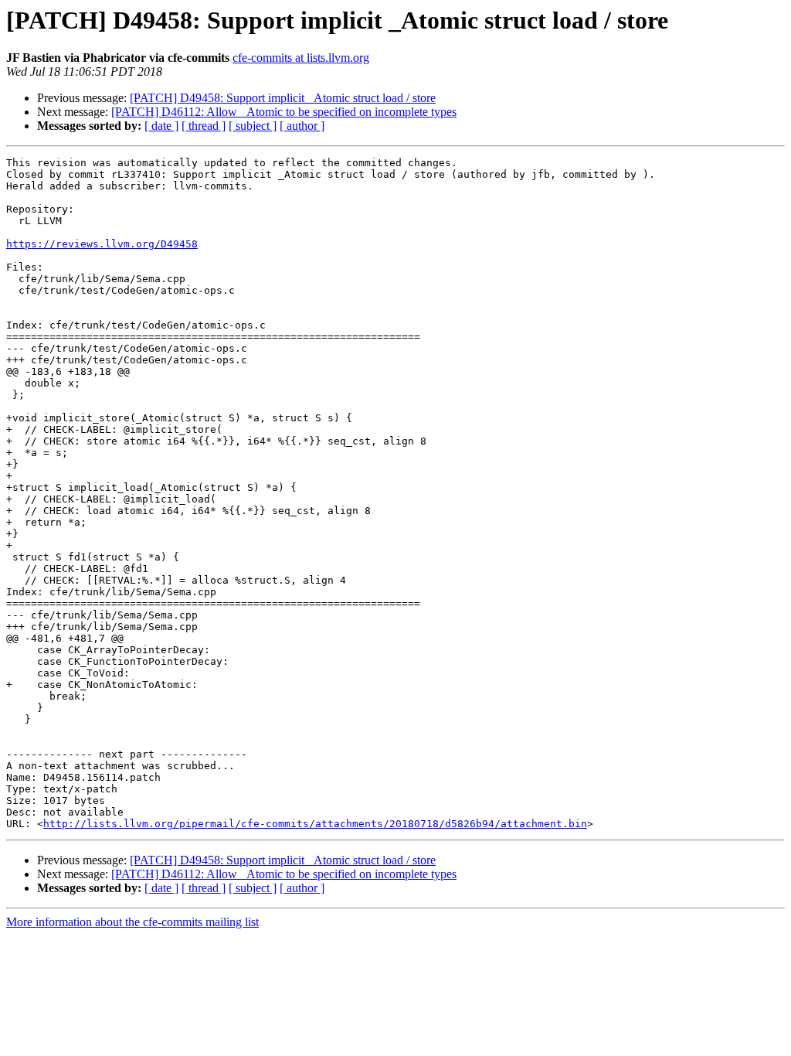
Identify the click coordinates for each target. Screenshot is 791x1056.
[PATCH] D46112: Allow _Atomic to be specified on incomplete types (284, 111)
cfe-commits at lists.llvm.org (301, 57)
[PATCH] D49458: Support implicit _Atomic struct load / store (283, 97)
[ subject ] (253, 125)
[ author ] (302, 125)
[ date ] (161, 125)
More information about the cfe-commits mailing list (132, 921)
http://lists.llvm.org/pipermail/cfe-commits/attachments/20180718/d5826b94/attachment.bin (315, 823)
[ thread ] (204, 125)
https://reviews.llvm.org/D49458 (102, 244)
